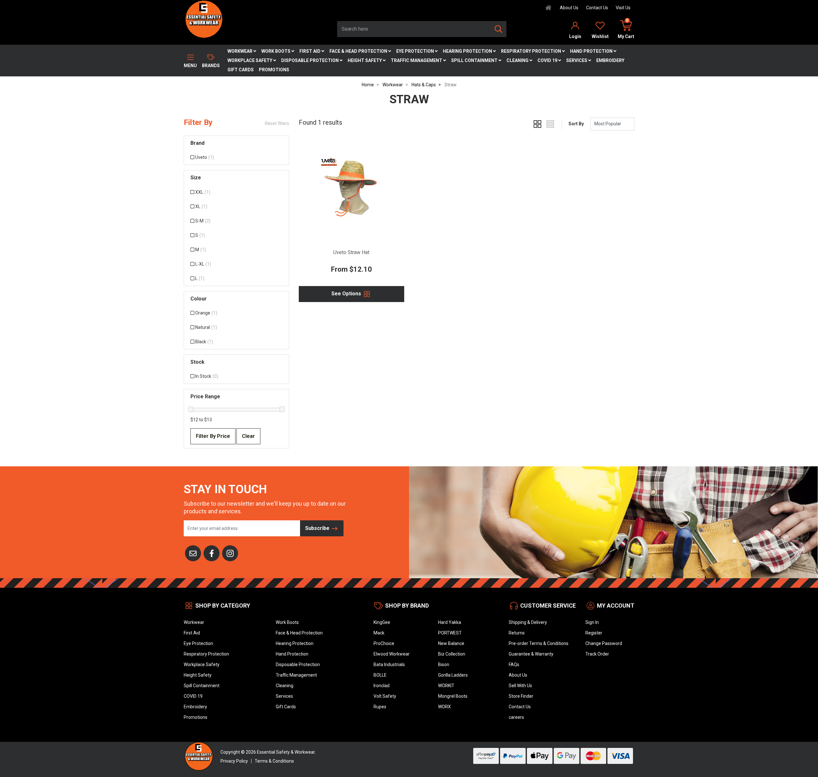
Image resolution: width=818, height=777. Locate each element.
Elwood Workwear (392, 654)
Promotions (274, 69)
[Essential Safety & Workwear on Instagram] (230, 552)
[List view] (550, 124)
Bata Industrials (389, 664)
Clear (248, 436)
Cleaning (517, 60)
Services (577, 60)
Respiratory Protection (531, 51)
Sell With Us (520, 685)
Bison (443, 664)
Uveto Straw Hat (351, 252)
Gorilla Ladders (453, 675)
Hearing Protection (468, 51)
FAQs (514, 664)
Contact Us (597, 7)
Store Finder (521, 696)
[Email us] (193, 552)
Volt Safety (385, 696)
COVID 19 (547, 60)
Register (593, 632)
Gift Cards (241, 69)
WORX (444, 706)
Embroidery (610, 60)
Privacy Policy (234, 761)
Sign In (592, 622)
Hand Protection (592, 51)
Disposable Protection (310, 60)
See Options (346, 294)
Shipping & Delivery (528, 622)
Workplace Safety (250, 60)
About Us (569, 7)
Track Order (597, 654)
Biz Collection (451, 654)
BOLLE (380, 675)
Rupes (380, 706)
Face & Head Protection (358, 51)
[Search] (498, 29)
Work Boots (276, 51)
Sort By (576, 123)
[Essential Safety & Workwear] (203, 18)
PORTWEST (450, 632)
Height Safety (365, 60)
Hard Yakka (449, 622)
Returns (517, 632)
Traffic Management (417, 60)
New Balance (451, 643)
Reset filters (277, 123)
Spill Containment (474, 60)
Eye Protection (415, 51)
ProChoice (384, 643)
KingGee (382, 622)
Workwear (240, 51)
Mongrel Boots (452, 696)
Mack (379, 632)
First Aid (310, 51)
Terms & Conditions (274, 761)
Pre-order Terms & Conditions (538, 643)
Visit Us (623, 7)
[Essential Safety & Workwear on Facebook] (212, 552)
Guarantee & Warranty (531, 654)
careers (516, 717)
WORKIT (446, 685)
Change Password (603, 643)
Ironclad (382, 685)
